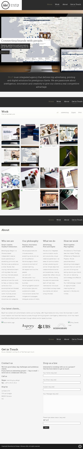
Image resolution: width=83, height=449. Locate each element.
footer (79, 446)
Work (57, 4)
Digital (73, 112)
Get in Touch (75, 4)
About (65, 4)
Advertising (65, 112)
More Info (5, 52)
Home (49, 4)
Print (79, 112)
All (57, 112)
